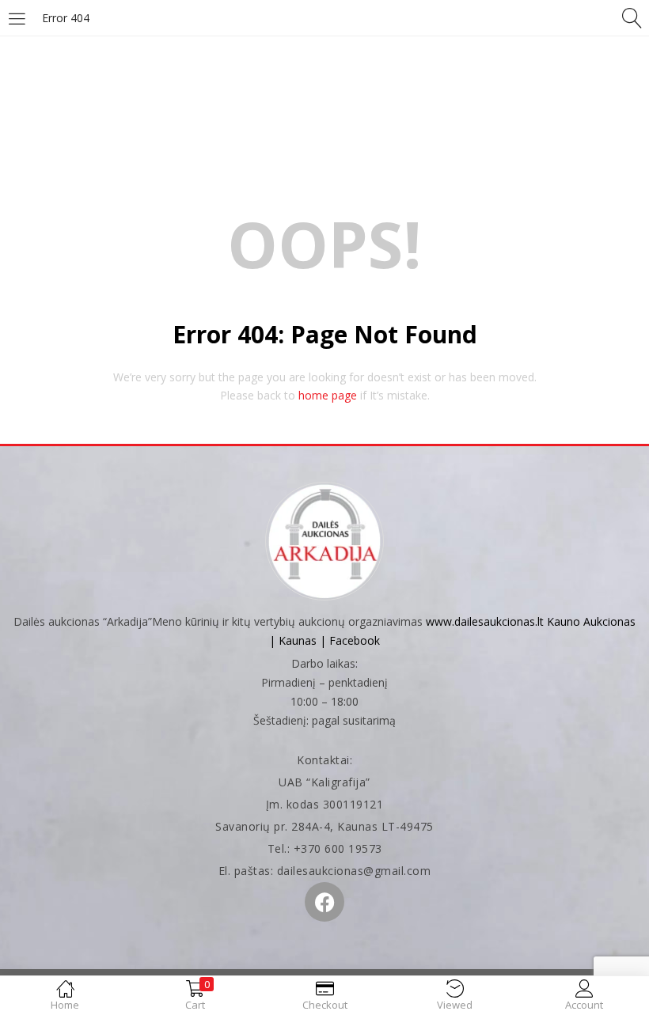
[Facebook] (324, 902)
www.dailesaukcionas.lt (485, 621)
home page (327, 395)
